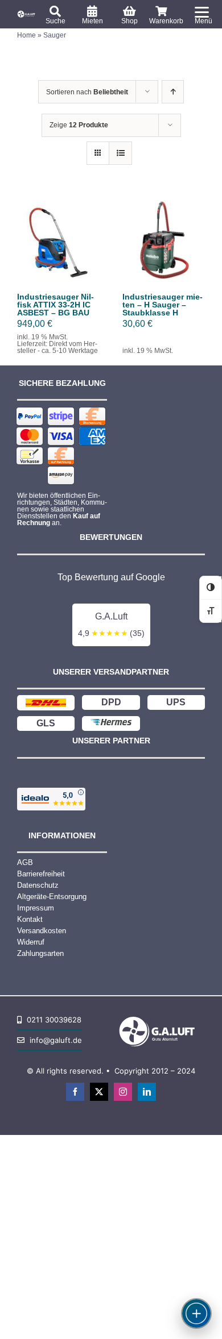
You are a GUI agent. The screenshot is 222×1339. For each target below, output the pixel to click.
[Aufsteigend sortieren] (173, 91)
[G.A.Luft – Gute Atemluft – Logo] (27, 13)
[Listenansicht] (120, 153)
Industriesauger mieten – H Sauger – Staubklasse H (162, 304)
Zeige (79, 125)
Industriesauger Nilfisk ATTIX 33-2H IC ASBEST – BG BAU (55, 304)
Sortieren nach (87, 92)
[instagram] (123, 1092)
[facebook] (75, 1092)
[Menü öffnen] (196, 1313)
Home (26, 35)
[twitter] (99, 1092)
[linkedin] (147, 1092)
